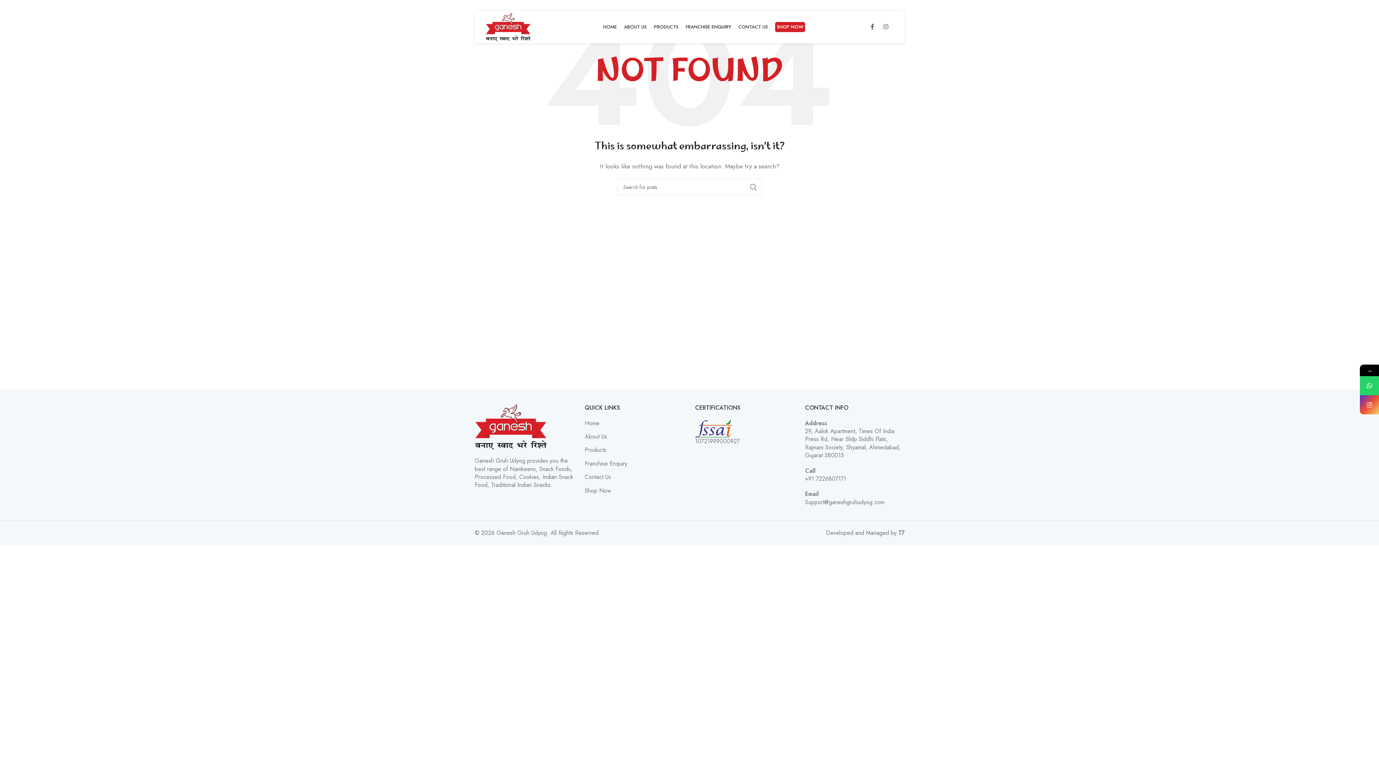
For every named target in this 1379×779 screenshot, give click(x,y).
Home (592, 423)
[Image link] (511, 426)
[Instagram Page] (1369, 404)
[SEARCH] (753, 187)
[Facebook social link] (872, 27)
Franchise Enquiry (606, 464)
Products (595, 450)
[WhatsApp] (1369, 385)
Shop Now (598, 491)
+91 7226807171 (825, 479)
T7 (901, 533)
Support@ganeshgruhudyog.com (844, 502)
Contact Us (598, 477)
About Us (596, 437)
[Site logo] (508, 26)
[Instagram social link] (885, 27)
